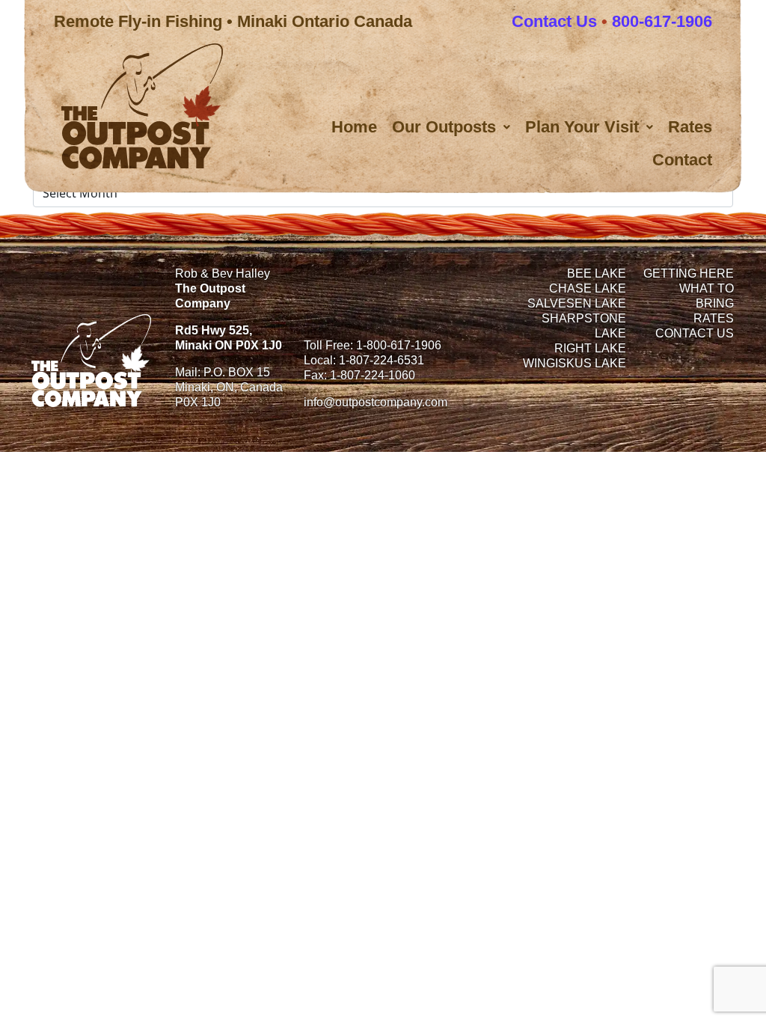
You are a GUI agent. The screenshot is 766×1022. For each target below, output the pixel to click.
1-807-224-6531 (381, 360)
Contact (682, 159)
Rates (690, 126)
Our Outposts (444, 126)
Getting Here (688, 273)
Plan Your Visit (582, 126)
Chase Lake (587, 288)
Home (354, 126)
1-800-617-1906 (398, 345)
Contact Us (554, 21)
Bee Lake (596, 273)
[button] (451, 127)
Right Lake (590, 348)
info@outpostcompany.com (375, 402)
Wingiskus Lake (574, 363)
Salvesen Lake (576, 303)
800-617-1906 (662, 21)
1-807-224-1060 (372, 375)
